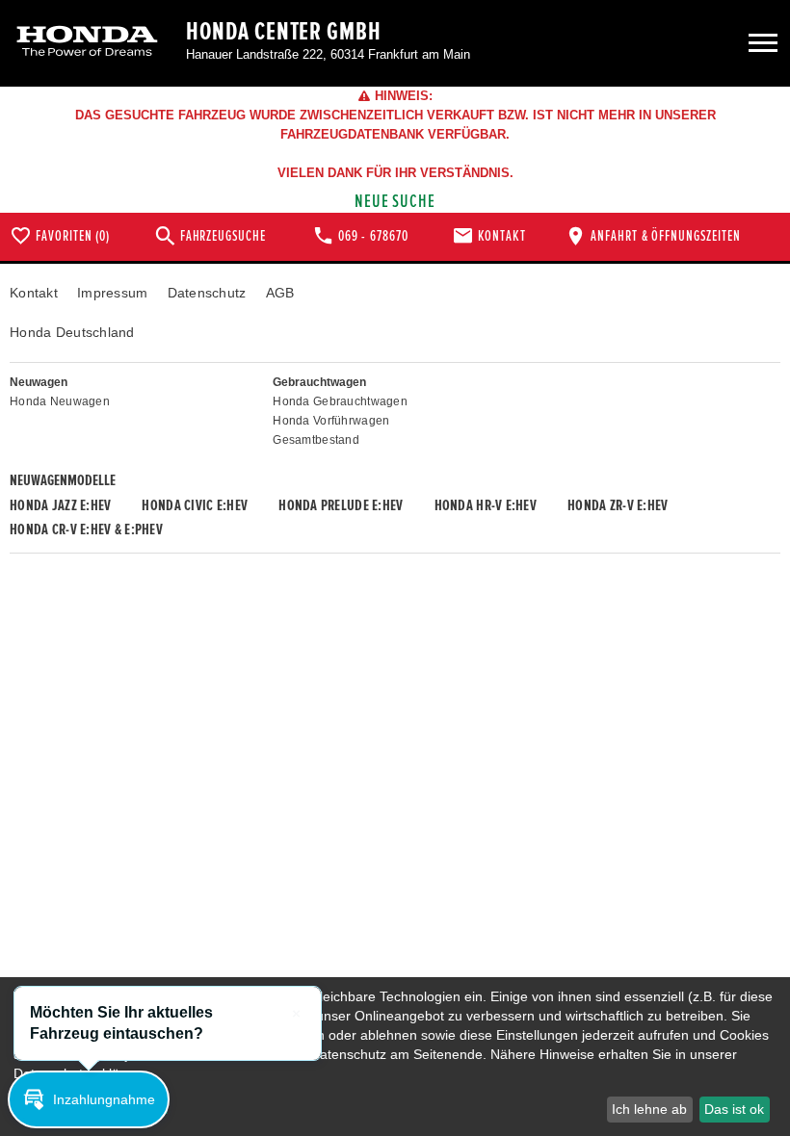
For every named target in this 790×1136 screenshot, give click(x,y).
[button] (88, 1099)
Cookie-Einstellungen (91, 1108)
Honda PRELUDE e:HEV (340, 505)
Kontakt (34, 292)
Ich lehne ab (649, 1109)
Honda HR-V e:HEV (485, 505)
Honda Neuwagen (60, 401)
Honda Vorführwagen (331, 420)
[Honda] (87, 43)
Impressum (112, 292)
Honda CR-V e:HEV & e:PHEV (86, 529)
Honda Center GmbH (284, 31)
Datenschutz (207, 292)
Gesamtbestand (316, 440)
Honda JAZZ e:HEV (60, 505)
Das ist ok (734, 1109)
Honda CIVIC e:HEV (195, 505)
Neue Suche (395, 202)
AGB (280, 292)
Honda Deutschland (72, 332)
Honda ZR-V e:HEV (617, 505)
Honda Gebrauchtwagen (340, 401)
